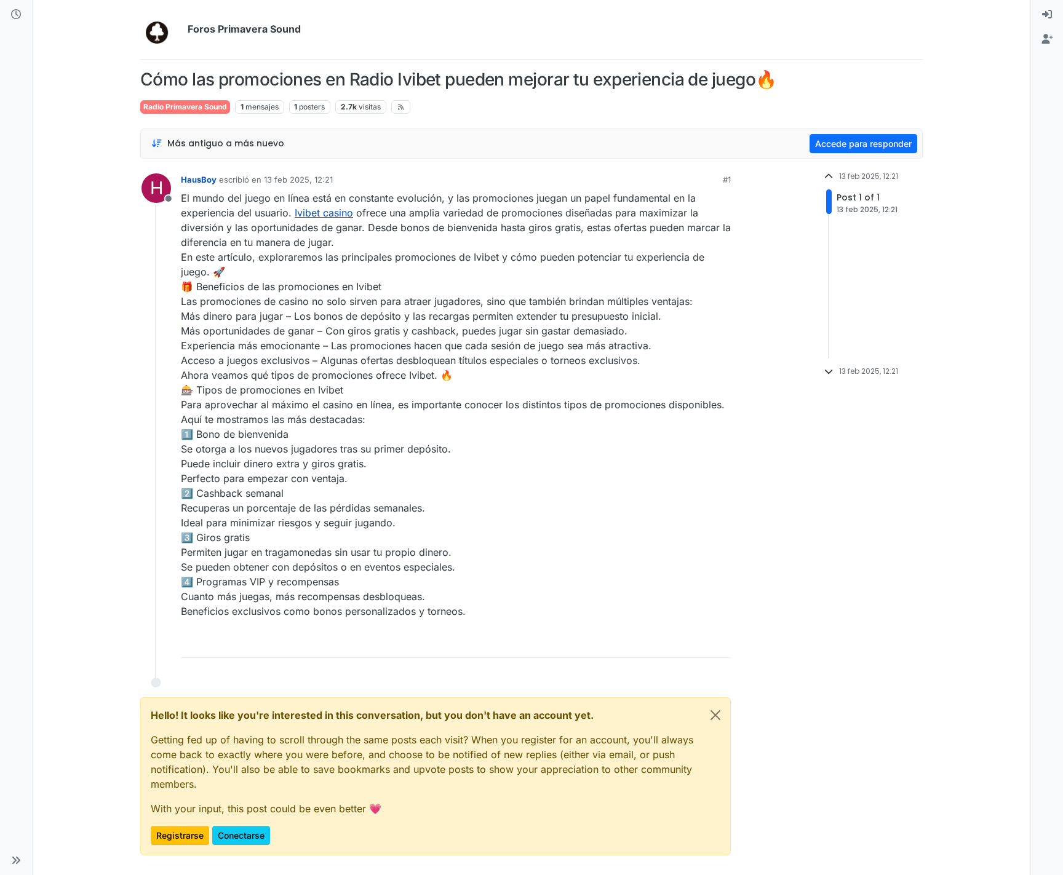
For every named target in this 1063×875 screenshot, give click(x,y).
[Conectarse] (1047, 15)
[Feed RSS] (400, 107)
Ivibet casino (324, 213)
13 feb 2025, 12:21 (298, 179)
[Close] (715, 715)
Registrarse (180, 835)
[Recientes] (16, 15)
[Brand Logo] (161, 29)
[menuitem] (1047, 15)
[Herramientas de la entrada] (720, 642)
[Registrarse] (1047, 39)
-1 (673, 643)
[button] (16, 860)
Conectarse (241, 835)
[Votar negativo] (696, 642)
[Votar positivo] (651, 642)
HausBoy (199, 179)
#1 (727, 179)
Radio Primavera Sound (185, 106)
